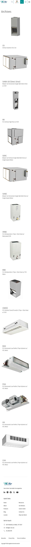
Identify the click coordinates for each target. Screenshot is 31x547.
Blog (5, 512)
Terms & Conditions (21, 538)
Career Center (22, 508)
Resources (21, 502)
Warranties (3, 538)
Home (5, 502)
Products (6, 508)
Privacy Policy (11, 538)
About (5, 505)
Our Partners (22, 505)
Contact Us (21, 512)
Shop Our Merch (23, 515)
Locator (5, 515)
